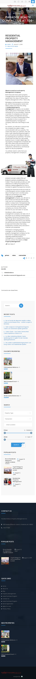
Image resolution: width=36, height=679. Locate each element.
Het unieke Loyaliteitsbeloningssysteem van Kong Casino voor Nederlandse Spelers (17, 343)
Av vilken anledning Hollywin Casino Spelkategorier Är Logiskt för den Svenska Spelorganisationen (16, 338)
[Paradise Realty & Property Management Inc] (16, 5)
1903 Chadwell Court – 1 (11, 381)
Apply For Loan (7, 606)
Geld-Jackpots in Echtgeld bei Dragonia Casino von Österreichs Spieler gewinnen (16, 327)
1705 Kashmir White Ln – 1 (12, 367)
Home (4, 586)
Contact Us (6, 599)
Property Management (9, 594)
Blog (4, 591)
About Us (5, 589)
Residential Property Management (17, 479)
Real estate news (13, 46)
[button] (21, 306)
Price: (6, 430)
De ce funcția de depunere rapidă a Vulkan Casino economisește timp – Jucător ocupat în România (18, 322)
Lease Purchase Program (10, 596)
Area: (5, 437)
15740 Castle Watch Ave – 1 (12, 396)
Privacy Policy (6, 609)
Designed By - (17, 676)
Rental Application (8, 604)
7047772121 (6, 528)
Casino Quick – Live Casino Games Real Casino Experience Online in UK (16, 332)
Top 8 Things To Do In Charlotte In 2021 (18, 468)
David (9, 44)
